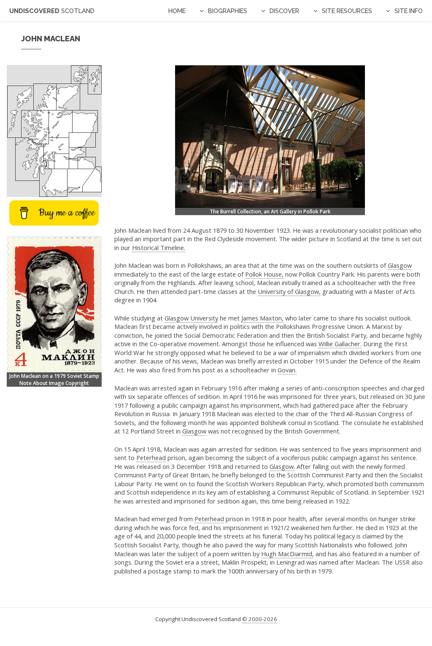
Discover (284, 10)
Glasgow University (191, 318)
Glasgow (400, 265)
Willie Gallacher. (340, 343)
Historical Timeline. (158, 247)
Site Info (408, 10)
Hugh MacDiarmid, (287, 553)
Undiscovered (51, 10)
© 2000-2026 (259, 619)
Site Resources (347, 10)
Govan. (287, 370)
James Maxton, (262, 318)
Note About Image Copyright (54, 383)
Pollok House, (264, 274)
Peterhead (151, 457)
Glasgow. (282, 466)
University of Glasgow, (289, 291)
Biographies (227, 10)
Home (177, 10)
